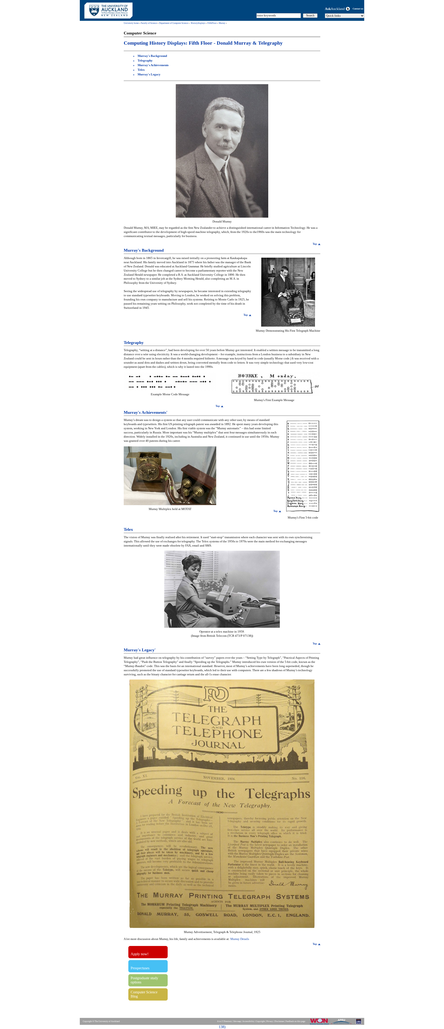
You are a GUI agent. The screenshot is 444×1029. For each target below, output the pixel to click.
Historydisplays (198, 23)
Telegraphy (145, 60)
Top (315, 243)
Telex (141, 69)
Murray (222, 23)
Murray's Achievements (153, 65)
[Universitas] (359, 1024)
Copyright (260, 1021)
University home (131, 23)
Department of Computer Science (173, 23)
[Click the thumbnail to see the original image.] (222, 216)
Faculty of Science (149, 23)
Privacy (269, 1021)
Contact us (358, 8)
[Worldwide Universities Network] (320, 1024)
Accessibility (248, 1021)
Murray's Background (152, 56)
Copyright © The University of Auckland (101, 1021)
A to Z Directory (224, 1021)
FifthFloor (212, 23)
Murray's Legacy (149, 74)
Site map (237, 1021)
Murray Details (239, 939)
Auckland (335, 9)
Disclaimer (279, 1021)
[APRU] (342, 1024)
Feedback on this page (295, 1021)
